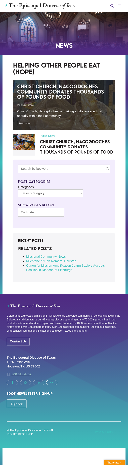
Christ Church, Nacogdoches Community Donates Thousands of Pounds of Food (60, 91)
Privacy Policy (104, 431)
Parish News (47, 135)
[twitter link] (12, 382)
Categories (26, 187)
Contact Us (18, 341)
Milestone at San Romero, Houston (51, 261)
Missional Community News (46, 256)
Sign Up (16, 403)
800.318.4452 (22, 374)
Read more (24, 123)
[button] (112, 6)
